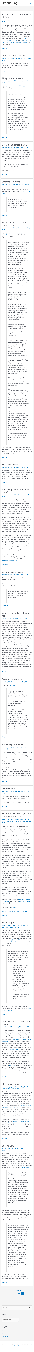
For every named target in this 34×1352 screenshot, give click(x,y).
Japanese (14, 907)
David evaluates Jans (12, 572)
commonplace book (8, 20)
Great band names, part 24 (15, 144)
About (3, 1331)
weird (12, 228)
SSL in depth (8, 922)
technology (10, 821)
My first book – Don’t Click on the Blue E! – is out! (16, 815)
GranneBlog (9, 3)
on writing (5, 682)
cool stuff (4, 184)
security (4, 618)
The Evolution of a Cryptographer (12, 668)
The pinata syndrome (12, 78)
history (4, 1148)
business (4, 819)
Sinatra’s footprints (11, 181)
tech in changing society (9, 1087)
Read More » (5, 48)
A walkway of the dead (13, 744)
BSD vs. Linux (8, 1146)
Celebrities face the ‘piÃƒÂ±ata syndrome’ (18, 86)
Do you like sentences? (13, 679)
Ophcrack (12, 1065)
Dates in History (6, 1334)
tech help (16, 925)
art (2, 228)
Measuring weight (10, 464)
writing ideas (11, 747)
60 (19, 1293)
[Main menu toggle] (30, 3)
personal (10, 819)
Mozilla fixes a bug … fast (14, 1084)
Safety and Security (24, 901)
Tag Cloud (5, 1337)
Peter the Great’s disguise (14, 55)
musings (4, 747)
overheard (5, 147)
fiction (10, 184)
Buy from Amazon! (15, 911)
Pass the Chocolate (14, 1049)
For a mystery (8, 788)
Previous (17, 1290)
